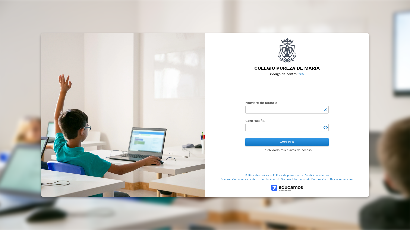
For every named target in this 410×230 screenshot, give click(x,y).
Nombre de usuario (261, 103)
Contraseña (255, 121)
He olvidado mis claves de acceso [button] (287, 150)
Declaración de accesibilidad (239, 179)
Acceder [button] (287, 142)
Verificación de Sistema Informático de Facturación (294, 179)
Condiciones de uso (317, 175)
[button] (326, 128)
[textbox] (287, 110)
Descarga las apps (341, 179)
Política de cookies (257, 175)
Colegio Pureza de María (287, 68)
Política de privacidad (286, 175)
